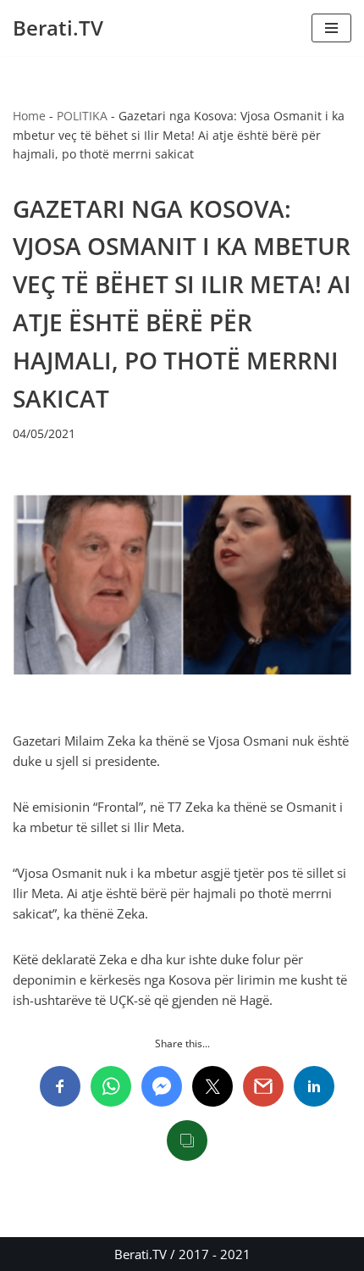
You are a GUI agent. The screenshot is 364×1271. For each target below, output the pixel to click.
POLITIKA (82, 116)
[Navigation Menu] (331, 28)
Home (29, 116)
